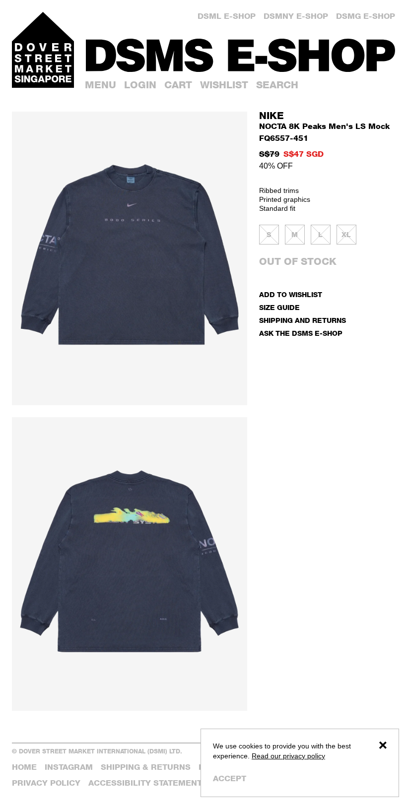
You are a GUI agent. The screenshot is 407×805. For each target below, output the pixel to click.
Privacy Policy (46, 783)
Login (140, 85)
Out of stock (298, 261)
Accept (229, 778)
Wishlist (224, 85)
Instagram (69, 767)
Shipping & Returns (146, 767)
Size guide (279, 307)
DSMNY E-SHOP (296, 16)
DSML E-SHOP (227, 16)
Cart (178, 85)
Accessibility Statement (145, 783)
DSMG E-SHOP (365, 16)
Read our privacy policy (288, 756)
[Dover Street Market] (43, 50)
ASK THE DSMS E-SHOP (300, 333)
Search (277, 85)
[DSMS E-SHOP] (240, 55)
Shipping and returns (302, 320)
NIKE (271, 116)
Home (24, 767)
